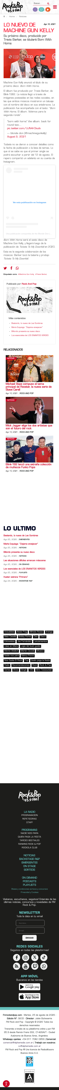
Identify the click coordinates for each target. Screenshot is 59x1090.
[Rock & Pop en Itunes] (30, 997)
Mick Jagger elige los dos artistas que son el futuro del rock (29, 427)
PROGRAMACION (29, 815)
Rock (34, 665)
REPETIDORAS (29, 819)
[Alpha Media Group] (29, 1076)
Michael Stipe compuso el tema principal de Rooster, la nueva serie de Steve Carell (29, 387)
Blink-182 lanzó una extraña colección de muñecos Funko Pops (28, 466)
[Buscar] (48, 2)
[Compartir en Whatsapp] (17, 268)
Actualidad (9, 632)
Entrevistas (9, 641)
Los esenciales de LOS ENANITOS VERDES (30, 335)
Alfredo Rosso (36, 632)
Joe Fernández (24, 641)
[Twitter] (5, 269)
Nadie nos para (11, 656)
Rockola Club (29, 848)
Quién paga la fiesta (40, 660)
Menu (55, 7)
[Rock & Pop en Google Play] (30, 987)
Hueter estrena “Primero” (16, 577)
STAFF (29, 823)
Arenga (49, 632)
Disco (43, 637)
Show (15, 670)
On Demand (24, 564)
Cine (36, 637)
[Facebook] (11, 269)
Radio (7, 665)
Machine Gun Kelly (26, 274)
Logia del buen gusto (30, 646)
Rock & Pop (45, 665)
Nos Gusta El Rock (13, 660)
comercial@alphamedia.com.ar (18, 1043)
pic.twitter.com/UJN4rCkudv (24, 128)
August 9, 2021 (16, 137)
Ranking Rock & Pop (29, 844)
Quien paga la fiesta (29, 837)
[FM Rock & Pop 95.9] (11, 7)
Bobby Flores (25, 637)
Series (7, 670)
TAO (31, 670)
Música (40, 651)
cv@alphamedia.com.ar (29, 1046)
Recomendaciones (21, 665)
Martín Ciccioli (27, 651)
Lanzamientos (40, 641)
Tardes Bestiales (29, 841)
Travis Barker (42, 274)
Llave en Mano (11, 646)
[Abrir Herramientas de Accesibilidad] (6, 1083)
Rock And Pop (29, 284)
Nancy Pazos (27, 656)
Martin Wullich (11, 651)
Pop (26, 660)
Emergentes (24, 539)
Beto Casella (10, 637)
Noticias (10, 358)
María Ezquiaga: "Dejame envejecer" (27, 327)
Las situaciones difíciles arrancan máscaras (25, 561)
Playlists (23, 573)
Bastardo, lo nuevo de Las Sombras (27, 323)
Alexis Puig (22, 632)
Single (24, 670)
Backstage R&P (25, 581)
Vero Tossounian (44, 670)
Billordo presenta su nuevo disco (25, 331)
